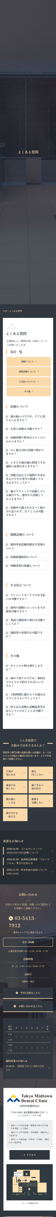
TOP (5, 311)
